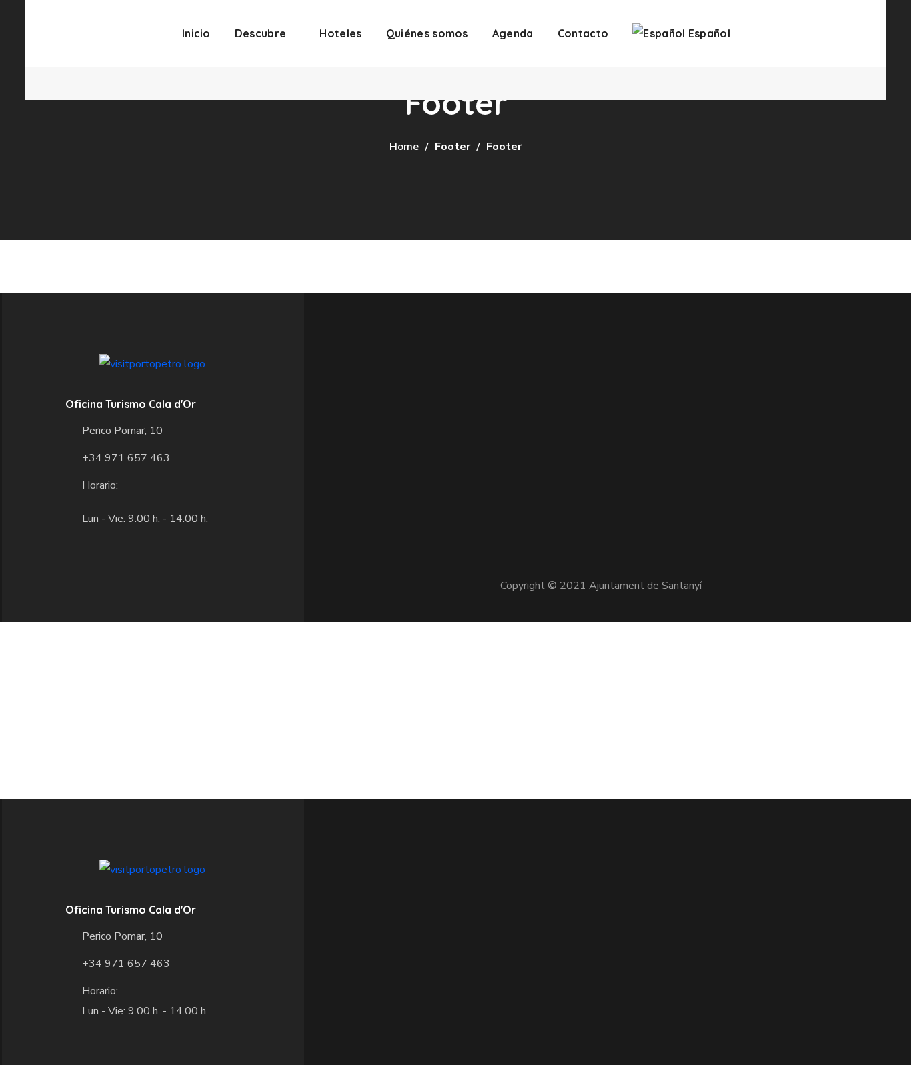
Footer (452, 146)
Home (404, 146)
